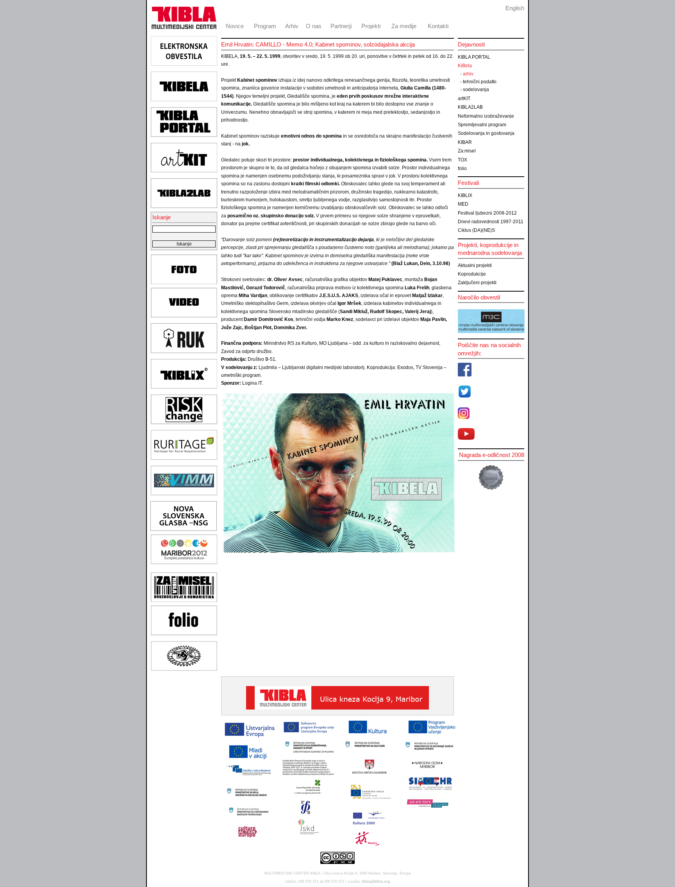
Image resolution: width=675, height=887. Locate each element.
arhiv (468, 74)
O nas (313, 26)
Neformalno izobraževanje (486, 116)
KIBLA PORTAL (474, 57)
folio (462, 168)
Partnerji (341, 26)
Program (265, 26)
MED (463, 204)
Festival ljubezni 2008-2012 (487, 213)
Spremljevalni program (482, 124)
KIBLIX (465, 195)
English (514, 8)
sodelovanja (476, 89)
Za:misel (467, 151)
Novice (235, 26)
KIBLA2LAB (470, 107)
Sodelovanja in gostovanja (486, 133)
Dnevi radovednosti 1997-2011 (490, 221)
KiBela (465, 65)
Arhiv (291, 26)
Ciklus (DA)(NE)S (476, 230)
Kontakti (438, 26)
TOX (462, 160)
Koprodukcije (472, 274)
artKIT (464, 98)
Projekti (370, 26)
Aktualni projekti (475, 265)
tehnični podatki (479, 81)
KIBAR (465, 142)
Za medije (403, 26)
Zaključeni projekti (477, 282)
